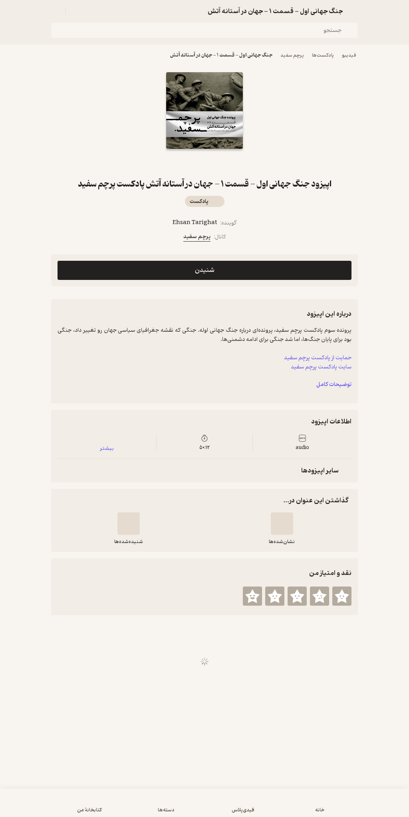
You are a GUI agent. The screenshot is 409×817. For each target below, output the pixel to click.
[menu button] (56, 11)
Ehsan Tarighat (195, 222)
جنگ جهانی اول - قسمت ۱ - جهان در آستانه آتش (221, 55)
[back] (353, 11)
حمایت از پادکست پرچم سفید (317, 357)
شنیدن (204, 270)
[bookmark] (214, 163)
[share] (195, 163)
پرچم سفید (292, 55)
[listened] (128, 523)
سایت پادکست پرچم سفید (321, 366)
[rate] (341, 596)
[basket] (75, 11)
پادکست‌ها (323, 55)
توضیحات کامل (333, 384)
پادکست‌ (199, 201)
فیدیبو (349, 55)
